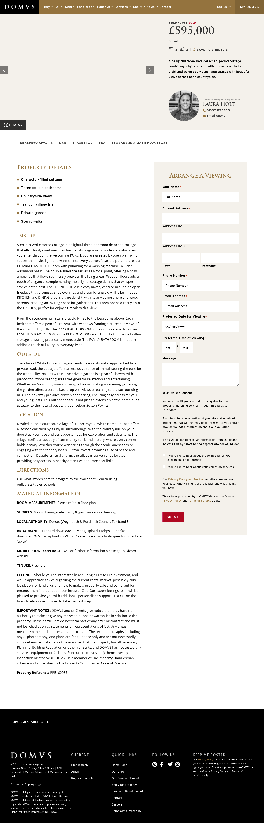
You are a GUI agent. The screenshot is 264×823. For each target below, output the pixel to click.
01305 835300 (218, 110)
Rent (68, 7)
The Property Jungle (30, 784)
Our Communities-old (126, 778)
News (150, 7)
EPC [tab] (102, 143)
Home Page (119, 765)
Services (121, 7)
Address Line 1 (174, 226)
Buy (47, 7)
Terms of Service (199, 500)
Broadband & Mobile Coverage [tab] (139, 143)
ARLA (75, 771)
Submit (173, 517)
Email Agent (215, 116)
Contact (165, 7)
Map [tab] (62, 143)
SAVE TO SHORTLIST (213, 49)
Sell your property (124, 784)
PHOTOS (15, 125)
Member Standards (36, 772)
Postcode (209, 266)
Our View (118, 771)
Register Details (82, 778)
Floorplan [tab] (83, 143)
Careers (117, 804)
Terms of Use (18, 768)
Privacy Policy (172, 500)
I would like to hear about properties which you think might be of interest (198, 457)
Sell (57, 7)
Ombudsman (79, 765)
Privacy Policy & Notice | (42, 768)
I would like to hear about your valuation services (200, 467)
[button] (150, 70)
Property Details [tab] (36, 143)
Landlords (84, 7)
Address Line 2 (174, 246)
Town (167, 266)
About (137, 7)
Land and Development (127, 791)
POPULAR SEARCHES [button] (27, 722)
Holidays (103, 7)
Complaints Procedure (127, 811)
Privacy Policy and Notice (185, 479)
